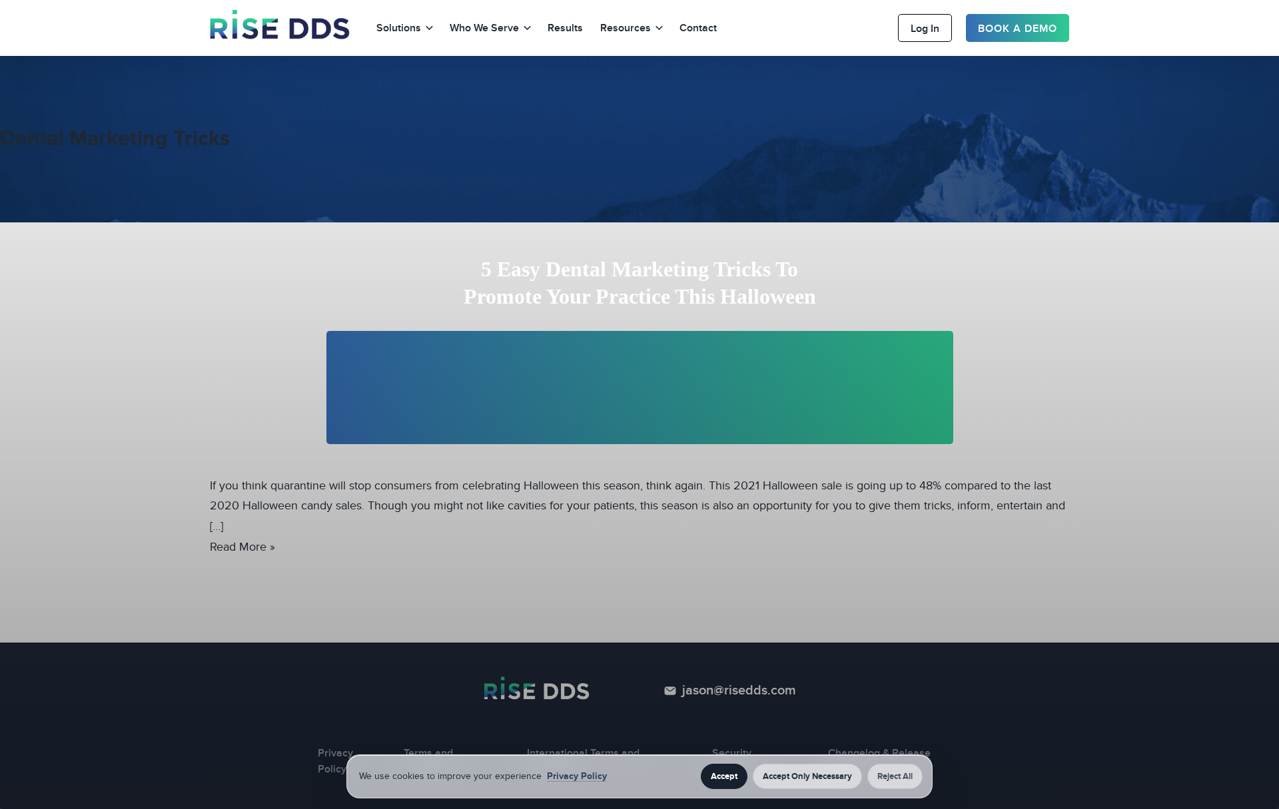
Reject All (895, 776)
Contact (698, 28)
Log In (925, 28)
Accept (724, 776)
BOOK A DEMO (1017, 28)
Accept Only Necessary (807, 776)
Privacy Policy (577, 776)
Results (565, 28)
